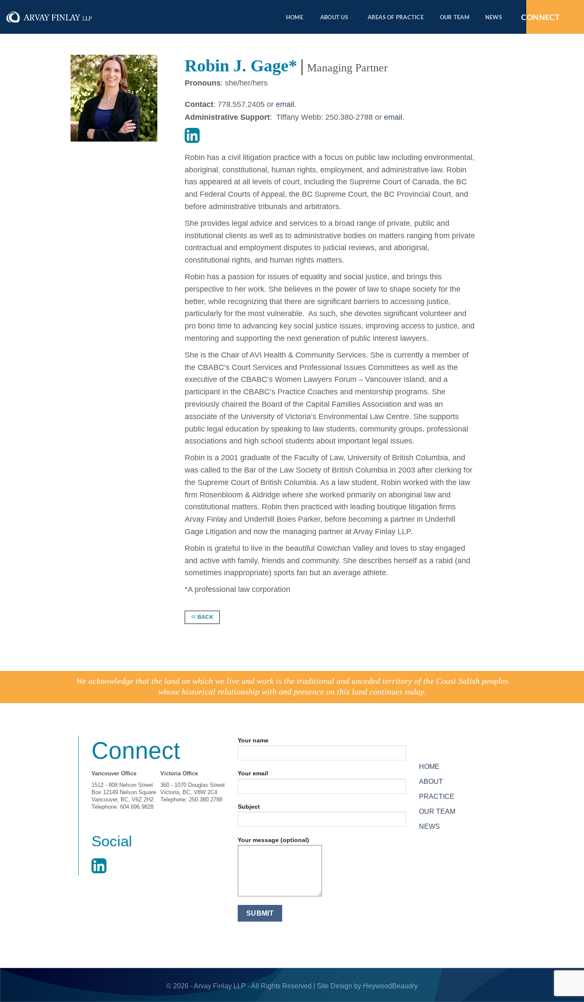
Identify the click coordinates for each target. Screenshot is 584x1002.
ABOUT (431, 781)
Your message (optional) (273, 839)
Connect (540, 17)
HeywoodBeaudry (390, 986)
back (202, 616)
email (285, 104)
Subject (249, 806)
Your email (253, 773)
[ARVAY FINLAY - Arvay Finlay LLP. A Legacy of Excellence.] (49, 17)
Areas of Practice (396, 17)
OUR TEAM (437, 811)
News (493, 17)
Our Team (454, 17)
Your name (253, 740)
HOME (429, 766)
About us (334, 17)
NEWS (429, 826)
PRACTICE (436, 796)
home (294, 17)
